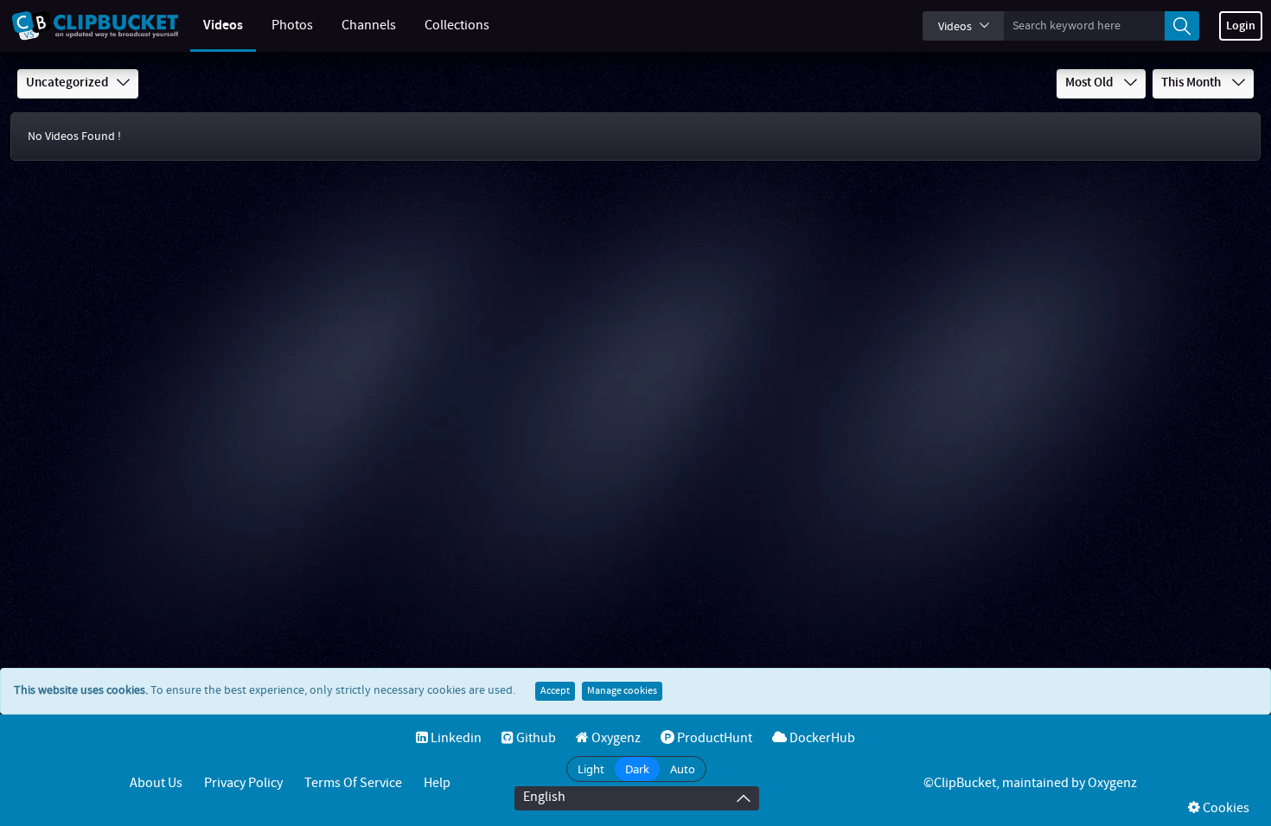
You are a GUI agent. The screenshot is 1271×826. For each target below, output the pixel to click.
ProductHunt (713, 738)
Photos (292, 25)
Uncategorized (67, 83)
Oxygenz (615, 738)
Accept (555, 691)
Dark (637, 769)
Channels (369, 25)
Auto (682, 769)
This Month (1192, 83)
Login (1240, 26)
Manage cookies (622, 691)
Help (437, 783)
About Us (156, 783)
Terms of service (353, 783)
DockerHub (821, 738)
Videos (223, 25)
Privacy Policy (243, 783)
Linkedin (455, 738)
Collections (457, 25)
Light (591, 769)
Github (535, 738)
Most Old (1090, 83)
